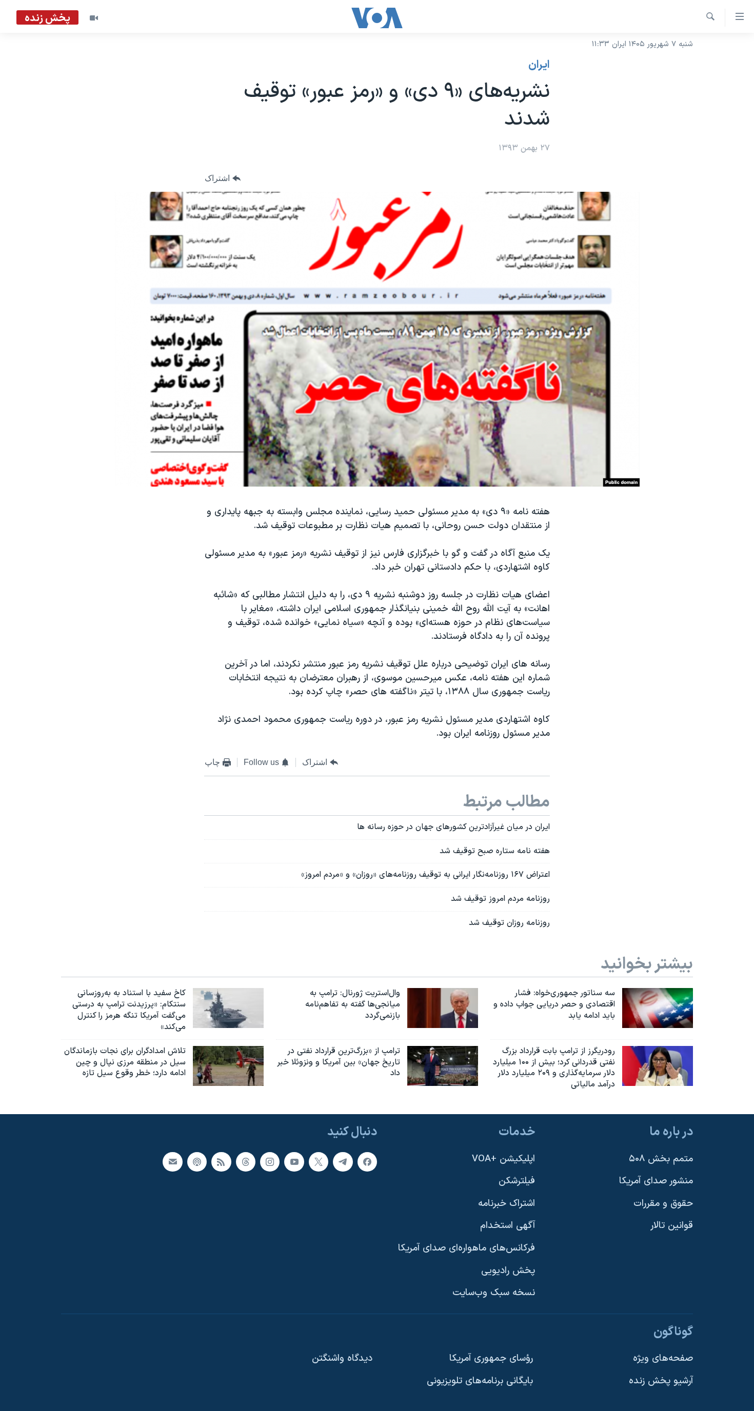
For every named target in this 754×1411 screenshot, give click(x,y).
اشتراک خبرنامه (506, 1204)
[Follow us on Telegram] (342, 1162)
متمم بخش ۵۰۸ (661, 1159)
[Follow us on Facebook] (367, 1162)
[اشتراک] (172, 1162)
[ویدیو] (93, 18)
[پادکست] (197, 1162)
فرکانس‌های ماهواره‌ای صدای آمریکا (466, 1248)
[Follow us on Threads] (245, 1162)
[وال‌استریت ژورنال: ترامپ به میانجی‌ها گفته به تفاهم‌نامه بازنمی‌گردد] (442, 1008)
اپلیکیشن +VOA (503, 1159)
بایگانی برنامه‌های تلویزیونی (480, 1381)
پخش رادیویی (508, 1271)
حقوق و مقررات (663, 1204)
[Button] (223, 179)
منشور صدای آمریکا (656, 1181)
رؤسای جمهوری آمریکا (491, 1358)
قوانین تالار (671, 1226)
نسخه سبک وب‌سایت (493, 1293)
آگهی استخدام (507, 1226)
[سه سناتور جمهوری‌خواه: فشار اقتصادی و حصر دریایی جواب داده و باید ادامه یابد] (657, 1008)
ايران (539, 65)
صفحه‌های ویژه (663, 1358)
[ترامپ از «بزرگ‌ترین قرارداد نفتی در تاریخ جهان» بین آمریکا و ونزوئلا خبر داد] (442, 1066)
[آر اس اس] (221, 1162)
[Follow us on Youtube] (294, 1162)
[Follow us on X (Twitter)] (318, 1162)
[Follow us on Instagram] (270, 1162)
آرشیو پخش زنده (661, 1381)
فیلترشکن (517, 1181)
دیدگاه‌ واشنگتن (342, 1358)
